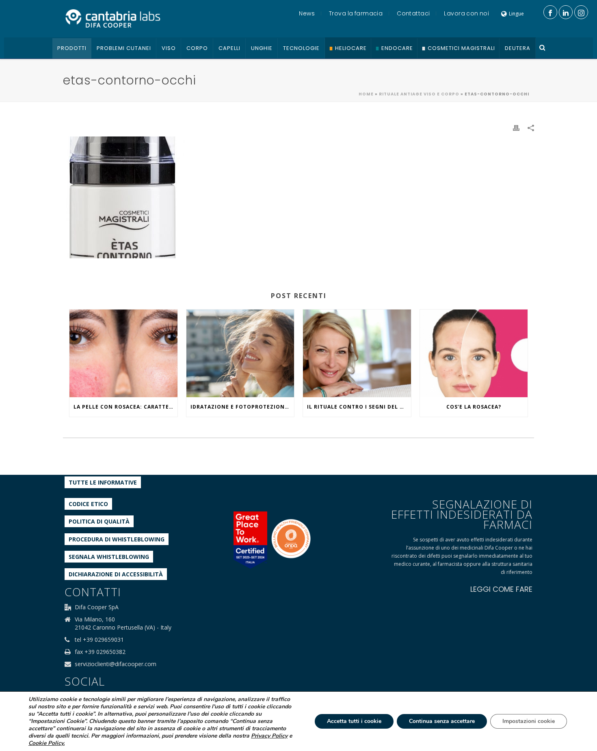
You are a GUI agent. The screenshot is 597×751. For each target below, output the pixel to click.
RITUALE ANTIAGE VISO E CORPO (419, 94)
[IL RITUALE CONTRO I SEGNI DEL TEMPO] (357, 353)
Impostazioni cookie (528, 721)
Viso (169, 48)
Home (366, 94)
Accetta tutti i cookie (354, 721)
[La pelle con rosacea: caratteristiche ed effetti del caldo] (123, 353)
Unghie (262, 48)
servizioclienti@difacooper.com (115, 664)
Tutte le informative (103, 482)
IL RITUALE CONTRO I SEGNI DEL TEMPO (359, 406)
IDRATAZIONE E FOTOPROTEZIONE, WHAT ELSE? (242, 406)
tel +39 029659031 (99, 639)
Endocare (397, 48)
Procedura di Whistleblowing (116, 539)
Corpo (197, 48)
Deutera (517, 48)
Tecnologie (301, 48)
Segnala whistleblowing (109, 557)
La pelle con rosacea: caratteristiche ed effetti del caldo (125, 406)
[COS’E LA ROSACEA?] (474, 353)
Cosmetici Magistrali (461, 48)
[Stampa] (516, 127)
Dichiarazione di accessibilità (116, 574)
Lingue (516, 13)
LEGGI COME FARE (501, 589)
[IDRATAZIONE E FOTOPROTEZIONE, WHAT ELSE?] (240, 353)
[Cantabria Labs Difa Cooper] (113, 18)
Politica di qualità (99, 521)
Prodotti (72, 48)
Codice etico (88, 504)
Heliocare (351, 48)
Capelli (229, 48)
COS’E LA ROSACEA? (473, 406)
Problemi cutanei (124, 48)
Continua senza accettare (442, 721)
